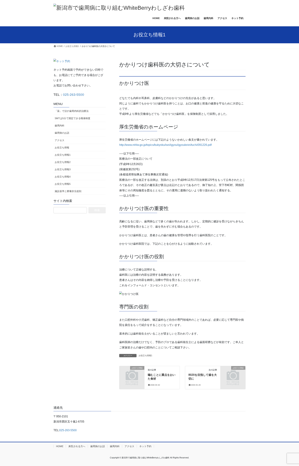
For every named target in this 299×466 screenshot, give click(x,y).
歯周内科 (59, 125)
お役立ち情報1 (145, 355)
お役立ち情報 (62, 147)
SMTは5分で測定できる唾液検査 (72, 118)
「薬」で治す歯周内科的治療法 (72, 111)
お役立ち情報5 (63, 184)
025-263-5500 (73, 94)
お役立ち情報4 (63, 176)
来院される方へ (76, 446)
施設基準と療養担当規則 (68, 191)
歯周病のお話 (62, 132)
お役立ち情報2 (63, 162)
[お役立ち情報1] (120, 368)
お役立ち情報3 (63, 169)
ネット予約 (145, 446)
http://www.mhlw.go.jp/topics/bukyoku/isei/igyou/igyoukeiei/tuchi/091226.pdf (165, 144)
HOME (59, 446)
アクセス (59, 140)
